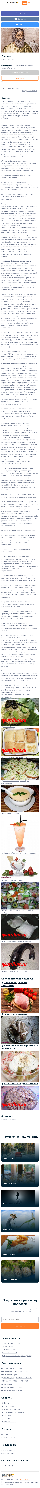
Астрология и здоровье (12, 1368)
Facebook (21, 13)
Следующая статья (29, 91)
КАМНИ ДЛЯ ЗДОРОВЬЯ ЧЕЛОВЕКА (17, 1378)
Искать (6, 1403)
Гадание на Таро (9, 1422)
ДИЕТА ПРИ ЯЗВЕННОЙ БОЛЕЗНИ (16, 1381)
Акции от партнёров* (20, 72)
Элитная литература (11, 1349)
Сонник (6, 1419)
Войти (25, 3)
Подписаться (20, 1326)
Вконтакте (21, 19)
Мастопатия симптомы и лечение (16, 1372)
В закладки (20, 78)
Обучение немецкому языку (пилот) (17, 1356)
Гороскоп (7, 1415)
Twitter (21, 25)
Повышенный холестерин (13, 1387)
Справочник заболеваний (13, 1412)
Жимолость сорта (10, 1375)
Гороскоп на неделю (11, 1343)
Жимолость (7, 1384)
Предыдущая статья (11, 88)
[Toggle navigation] (29, 3)
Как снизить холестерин (12, 1390)
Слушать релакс (9, 1346)
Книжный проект (10, 1353)
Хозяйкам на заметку (11, 1409)
